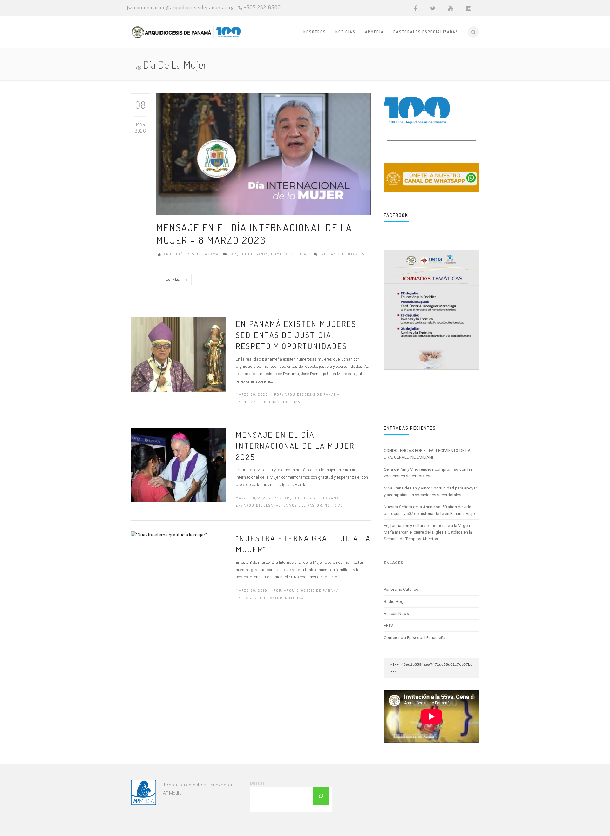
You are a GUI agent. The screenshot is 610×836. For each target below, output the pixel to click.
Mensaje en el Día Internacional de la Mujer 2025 (295, 445)
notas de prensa (261, 402)
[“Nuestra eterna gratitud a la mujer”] (169, 534)
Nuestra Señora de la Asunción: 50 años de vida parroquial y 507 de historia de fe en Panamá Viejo (429, 510)
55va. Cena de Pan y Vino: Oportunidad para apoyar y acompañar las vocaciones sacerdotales (430, 491)
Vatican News (396, 613)
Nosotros (314, 32)
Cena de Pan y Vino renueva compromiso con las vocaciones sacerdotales (428, 472)
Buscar (257, 783)
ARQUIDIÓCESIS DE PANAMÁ (191, 254)
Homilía (279, 254)
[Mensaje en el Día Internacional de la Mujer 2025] (178, 464)
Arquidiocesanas (249, 254)
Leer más (172, 279)
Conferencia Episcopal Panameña (414, 637)
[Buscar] (321, 796)
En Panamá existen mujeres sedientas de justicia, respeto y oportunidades (296, 335)
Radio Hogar (395, 601)
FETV (388, 625)
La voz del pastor (302, 505)
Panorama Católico (401, 589)
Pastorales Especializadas (425, 32)
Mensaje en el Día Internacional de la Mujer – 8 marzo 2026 (254, 233)
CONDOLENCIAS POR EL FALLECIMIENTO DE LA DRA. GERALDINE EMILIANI (427, 454)
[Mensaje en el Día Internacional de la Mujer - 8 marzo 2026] (263, 153)
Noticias (346, 32)
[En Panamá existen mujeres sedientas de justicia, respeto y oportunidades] (178, 353)
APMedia (374, 32)
